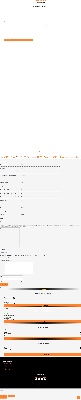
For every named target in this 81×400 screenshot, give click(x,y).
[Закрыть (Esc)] (13, 396)
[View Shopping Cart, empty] (40, 152)
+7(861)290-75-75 (56, 157)
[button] (21, 9)
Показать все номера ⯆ (39, 2)
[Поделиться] (9, 396)
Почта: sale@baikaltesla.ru (8, 372)
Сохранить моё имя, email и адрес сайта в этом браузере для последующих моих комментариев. (21, 281)
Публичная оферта (40, 375)
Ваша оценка (3, 260)
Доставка (11, 14)
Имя (1, 276)
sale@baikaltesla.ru (72, 156)
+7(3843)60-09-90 (39, 157)
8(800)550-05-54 (8, 363)
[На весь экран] (5, 396)
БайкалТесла (39, 6)
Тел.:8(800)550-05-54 (40, 0)
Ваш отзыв (2, 273)
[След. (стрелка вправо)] (5, 398)
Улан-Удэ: (17, 157)
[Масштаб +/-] (2, 396)
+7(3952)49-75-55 (7, 157)
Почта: (66, 156)
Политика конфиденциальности (40, 377)
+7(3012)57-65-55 (23, 157)
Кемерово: (34, 156)
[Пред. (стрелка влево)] (2, 398)
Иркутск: (2, 156)
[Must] (10, 246)
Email (1, 279)
